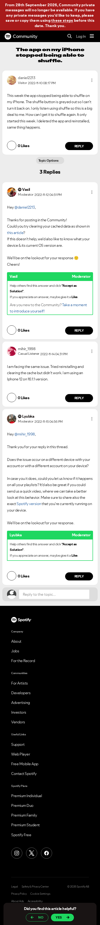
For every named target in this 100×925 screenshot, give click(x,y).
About (16, 641)
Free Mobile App (24, 763)
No (40, 917)
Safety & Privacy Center (35, 886)
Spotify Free (21, 834)
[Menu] (91, 36)
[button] (91, 80)
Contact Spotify (24, 773)
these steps (62, 20)
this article (15, 232)
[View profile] (11, 79)
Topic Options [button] (49, 160)
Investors (18, 712)
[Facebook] (46, 853)
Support (18, 744)
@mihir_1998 (24, 434)
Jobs (15, 651)
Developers (20, 692)
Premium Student (25, 824)
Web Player (20, 754)
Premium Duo (22, 805)
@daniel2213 (24, 207)
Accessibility (35, 901)
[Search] (69, 36)
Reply (79, 146)
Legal (14, 886)
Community (25, 36)
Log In (81, 36)
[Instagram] (16, 853)
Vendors (18, 722)
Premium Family (24, 815)
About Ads (17, 901)
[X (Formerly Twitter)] (31, 853)
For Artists (19, 683)
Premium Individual (26, 795)
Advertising (20, 702)
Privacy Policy (19, 894)
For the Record (23, 660)
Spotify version (29, 503)
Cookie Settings (40, 894)
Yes (59, 917)
